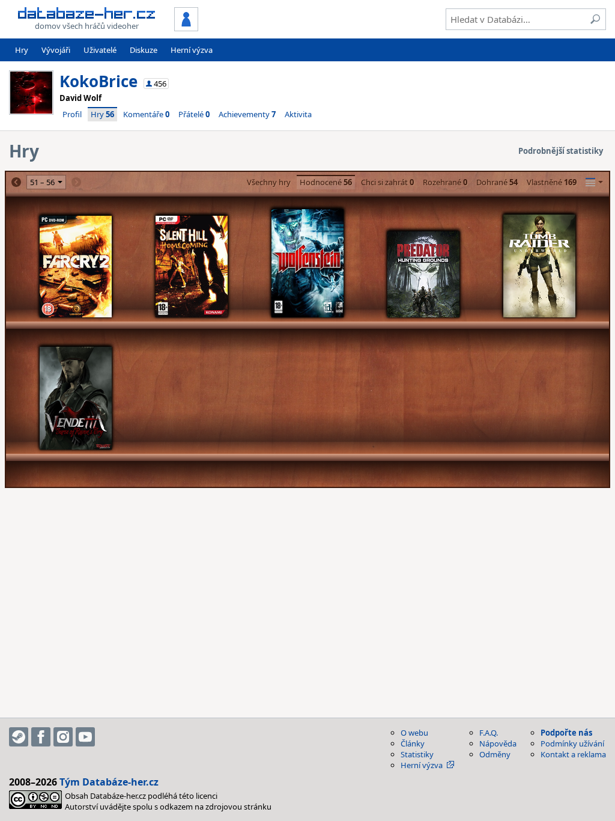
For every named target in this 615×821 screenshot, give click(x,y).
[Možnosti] (594, 182)
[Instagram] (63, 736)
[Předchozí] (16, 182)
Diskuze (143, 49)
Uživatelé (100, 49)
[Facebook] (40, 736)
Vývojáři (55, 49)
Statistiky (417, 754)
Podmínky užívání (572, 743)
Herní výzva (192, 49)
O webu (414, 732)
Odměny (494, 754)
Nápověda (498, 743)
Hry (21, 49)
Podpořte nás (566, 732)
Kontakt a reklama (573, 754)
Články (413, 743)
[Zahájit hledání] (595, 19)
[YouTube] (85, 736)
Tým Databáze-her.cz (109, 782)
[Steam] (18, 736)
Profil (72, 114)
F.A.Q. (488, 732)
